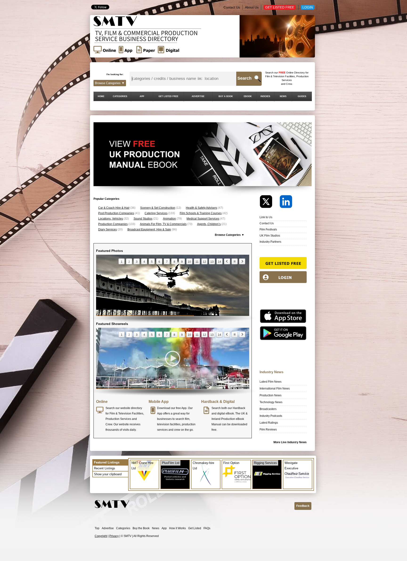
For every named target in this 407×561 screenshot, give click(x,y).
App (164, 528)
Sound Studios (143, 218)
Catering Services (156, 213)
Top (97, 528)
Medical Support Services (203, 218)
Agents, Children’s (209, 224)
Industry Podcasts (271, 416)
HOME (101, 96)
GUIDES (302, 96)
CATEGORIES (120, 96)
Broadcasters (268, 409)
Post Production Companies (116, 213)
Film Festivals (268, 229)
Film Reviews (268, 429)
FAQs (207, 528)
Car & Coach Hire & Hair (114, 207)
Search (244, 78)
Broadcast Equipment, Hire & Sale (149, 229)
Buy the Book (141, 528)
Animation (169, 218)
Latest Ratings (269, 422)
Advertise (108, 528)
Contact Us (232, 7)
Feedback (302, 506)
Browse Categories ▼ (110, 83)
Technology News (271, 402)
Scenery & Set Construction (157, 207)
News (155, 528)
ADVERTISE (198, 96)
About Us (252, 7)
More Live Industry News (290, 442)
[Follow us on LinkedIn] (286, 202)
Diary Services (107, 229)
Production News (270, 395)
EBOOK (248, 96)
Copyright (101, 536)
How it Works (177, 528)
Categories (123, 528)
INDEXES (265, 96)
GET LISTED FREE (168, 96)
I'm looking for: (114, 74)
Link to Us (266, 217)
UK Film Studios (270, 235)
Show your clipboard (108, 474)
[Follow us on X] (269, 202)
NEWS (283, 96)
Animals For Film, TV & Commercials (163, 224)
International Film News (275, 388)
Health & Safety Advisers (201, 207)
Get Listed (194, 528)
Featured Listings (106, 462)
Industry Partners (270, 241)
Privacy (114, 536)
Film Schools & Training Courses (201, 213)
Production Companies (113, 224)
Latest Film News (270, 381)
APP (142, 96)
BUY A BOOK (226, 96)
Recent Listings (104, 468)
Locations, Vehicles (110, 218)
